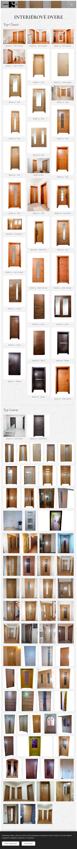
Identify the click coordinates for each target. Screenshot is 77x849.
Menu (72, 4)
